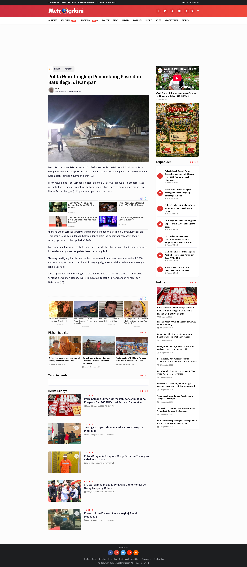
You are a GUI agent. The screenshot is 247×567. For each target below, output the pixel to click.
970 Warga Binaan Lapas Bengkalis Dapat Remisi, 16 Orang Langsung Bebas (115, 486)
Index (143, 333)
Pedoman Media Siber (86, 2)
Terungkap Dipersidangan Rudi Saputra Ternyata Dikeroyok (113, 429)
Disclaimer (100, 2)
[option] (65, 352)
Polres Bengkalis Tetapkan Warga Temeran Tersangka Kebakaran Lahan (116, 457)
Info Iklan (72, 2)
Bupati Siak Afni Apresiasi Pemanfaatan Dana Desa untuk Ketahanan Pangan (175, 335)
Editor (57, 88)
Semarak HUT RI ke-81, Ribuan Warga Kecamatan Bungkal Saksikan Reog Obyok (176, 385)
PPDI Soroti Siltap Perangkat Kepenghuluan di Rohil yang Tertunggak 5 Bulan (177, 422)
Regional (68, 20)
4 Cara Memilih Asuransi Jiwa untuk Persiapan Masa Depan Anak (64, 359)
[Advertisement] (123, 47)
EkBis (115, 20)
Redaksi (63, 2)
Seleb (158, 20)
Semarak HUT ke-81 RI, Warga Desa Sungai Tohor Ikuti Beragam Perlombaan (176, 409)
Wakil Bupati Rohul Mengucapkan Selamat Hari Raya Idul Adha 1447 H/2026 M (176, 95)
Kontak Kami (111, 2)
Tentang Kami (53, 2)
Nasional (88, 20)
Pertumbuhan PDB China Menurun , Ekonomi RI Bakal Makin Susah (131, 359)
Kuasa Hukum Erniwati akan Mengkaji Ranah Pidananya (111, 514)
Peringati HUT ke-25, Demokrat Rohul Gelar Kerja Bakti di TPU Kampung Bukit (176, 347)
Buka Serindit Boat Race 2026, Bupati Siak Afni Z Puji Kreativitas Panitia (176, 372)
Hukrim (125, 20)
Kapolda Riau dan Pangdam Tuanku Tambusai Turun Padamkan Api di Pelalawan (177, 360)
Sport (148, 20)
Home (54, 20)
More (185, 20)
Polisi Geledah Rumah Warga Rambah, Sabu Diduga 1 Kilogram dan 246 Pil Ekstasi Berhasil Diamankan (116, 400)
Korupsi (137, 20)
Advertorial (171, 20)
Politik (105, 20)
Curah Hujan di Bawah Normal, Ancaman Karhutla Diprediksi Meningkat (96, 361)
